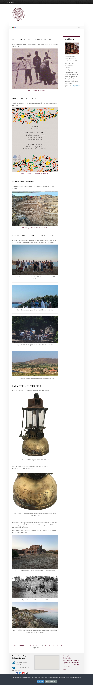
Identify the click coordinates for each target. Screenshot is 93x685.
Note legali (66, 656)
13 (53, 645)
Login (64, 669)
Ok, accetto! (40, 681)
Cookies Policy (67, 658)
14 (57, 645)
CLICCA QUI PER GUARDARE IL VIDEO (35, 228)
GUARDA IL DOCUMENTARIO (35, 91)
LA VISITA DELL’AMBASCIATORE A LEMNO (32, 235)
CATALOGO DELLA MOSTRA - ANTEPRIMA (35, 174)
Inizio (15, 645)
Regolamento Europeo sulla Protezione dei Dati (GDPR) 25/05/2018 (71, 665)
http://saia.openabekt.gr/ (80, 86)
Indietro (21, 645)
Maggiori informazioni (51, 681)
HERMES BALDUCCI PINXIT (25, 98)
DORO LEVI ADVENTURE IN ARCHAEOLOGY (33, 39)
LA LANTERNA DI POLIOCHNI (26, 386)
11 (45, 645)
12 (49, 645)
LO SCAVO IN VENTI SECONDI (26, 181)
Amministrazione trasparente (71, 660)
